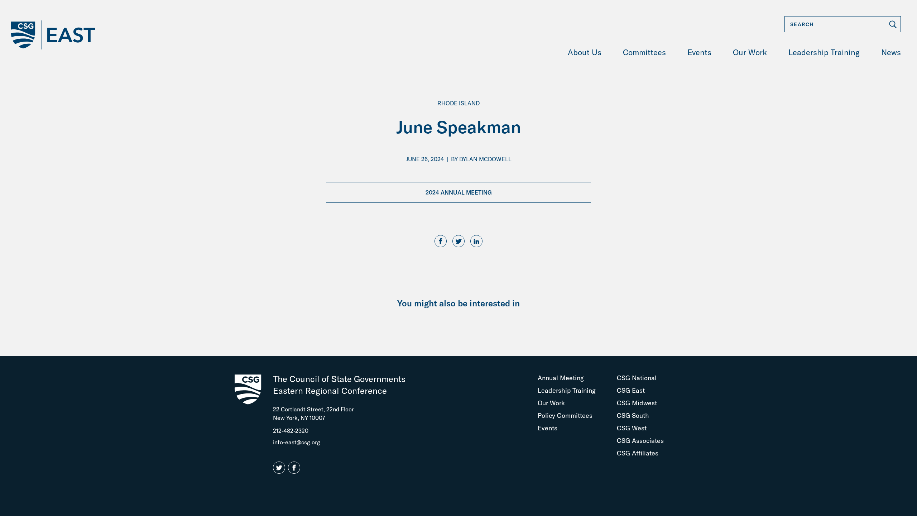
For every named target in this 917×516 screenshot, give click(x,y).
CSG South (633, 415)
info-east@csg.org (296, 442)
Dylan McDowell (485, 159)
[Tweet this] (458, 241)
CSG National (637, 378)
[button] (280, 468)
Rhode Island (458, 103)
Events (547, 428)
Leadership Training (567, 390)
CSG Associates (640, 440)
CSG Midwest (637, 403)
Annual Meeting (561, 378)
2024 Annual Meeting (459, 192)
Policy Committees (565, 415)
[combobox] (842, 24)
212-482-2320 (290, 430)
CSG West (632, 428)
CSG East (631, 390)
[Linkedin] (476, 241)
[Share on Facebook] (441, 241)
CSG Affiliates (637, 453)
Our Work (551, 403)
